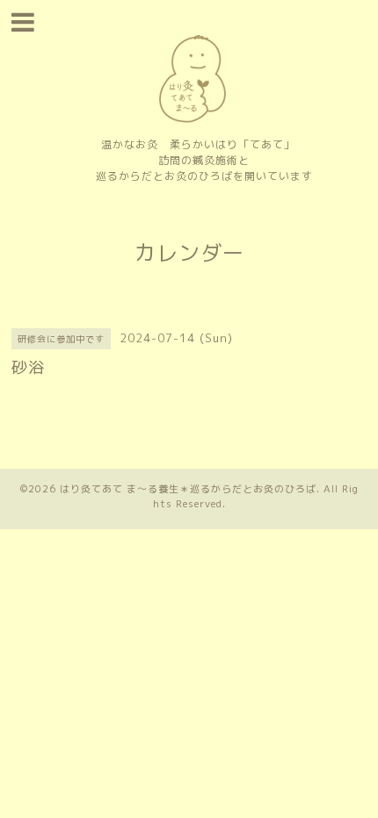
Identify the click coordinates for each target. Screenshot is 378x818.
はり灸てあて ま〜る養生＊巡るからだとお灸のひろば (188, 489)
